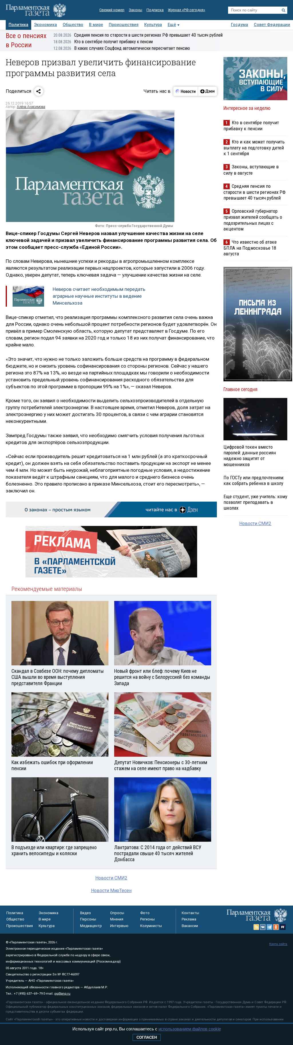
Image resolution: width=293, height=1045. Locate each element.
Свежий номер (111, 10)
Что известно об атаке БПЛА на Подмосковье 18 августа (250, 248)
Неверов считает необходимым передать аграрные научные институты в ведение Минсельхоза (99, 296)
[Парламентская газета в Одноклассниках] (276, 927)
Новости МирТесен (111, 890)
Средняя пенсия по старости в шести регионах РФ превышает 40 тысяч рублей (138, 35)
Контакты (190, 913)
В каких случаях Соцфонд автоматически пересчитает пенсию (122, 48)
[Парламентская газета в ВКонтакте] (263, 927)
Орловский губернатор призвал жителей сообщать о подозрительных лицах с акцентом (252, 219)
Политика (18, 24)
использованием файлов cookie (190, 1028)
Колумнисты (151, 926)
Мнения (116, 919)
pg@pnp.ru (62, 993)
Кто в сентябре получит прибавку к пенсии (103, 41)
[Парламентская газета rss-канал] (256, 927)
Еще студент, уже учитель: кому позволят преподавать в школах (255, 502)
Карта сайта (278, 944)
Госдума (239, 24)
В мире (96, 24)
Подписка (155, 10)
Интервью (119, 926)
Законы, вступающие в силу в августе (251, 170)
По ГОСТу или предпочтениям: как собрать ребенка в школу (253, 480)
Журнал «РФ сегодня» (186, 10)
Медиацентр (91, 926)
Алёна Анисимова (31, 107)
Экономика (45, 24)
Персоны (88, 919)
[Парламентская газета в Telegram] (269, 927)
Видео (85, 913)
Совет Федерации (272, 24)
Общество (73, 24)
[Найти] (283, 10)
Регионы (147, 919)
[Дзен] (207, 91)
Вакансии (190, 926)
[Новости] (185, 91)
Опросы (117, 913)
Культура (153, 24)
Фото (145, 913)
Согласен (146, 1037)
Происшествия (123, 24)
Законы (135, 10)
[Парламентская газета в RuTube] (283, 927)
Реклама (189, 919)
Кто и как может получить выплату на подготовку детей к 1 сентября (254, 147)
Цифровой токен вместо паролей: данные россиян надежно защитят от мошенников (249, 455)
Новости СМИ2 (111, 878)
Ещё (172, 24)
